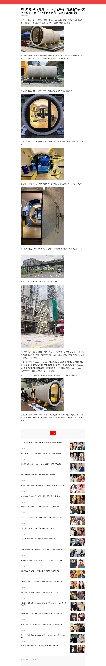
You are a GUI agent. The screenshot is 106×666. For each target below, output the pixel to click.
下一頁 (53, 433)
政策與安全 (27, 660)
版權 (36, 660)
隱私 (34, 660)
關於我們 (23, 660)
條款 (32, 660)
